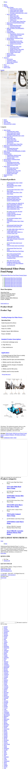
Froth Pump (10, 24)
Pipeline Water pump (15, 52)
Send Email (3, 577)
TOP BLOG (4, 575)
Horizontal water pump (15, 46)
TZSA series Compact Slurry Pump (14, 514)
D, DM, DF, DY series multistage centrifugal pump (15, 264)
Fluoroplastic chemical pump (17, 34)
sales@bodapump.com (6, 571)
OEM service (13, 20)
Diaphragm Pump (11, 55)
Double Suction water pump (17, 49)
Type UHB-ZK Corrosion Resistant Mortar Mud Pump (15, 532)
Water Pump (10, 45)
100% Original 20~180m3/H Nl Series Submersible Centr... (15, 208)
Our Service (10, 59)
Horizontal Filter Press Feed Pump (15, 251)
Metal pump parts (14, 15)
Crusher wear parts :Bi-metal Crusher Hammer (14, 215)
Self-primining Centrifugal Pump (15, 38)
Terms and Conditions (12, 62)
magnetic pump (14, 36)
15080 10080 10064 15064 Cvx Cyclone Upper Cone (15, 232)
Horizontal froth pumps (15, 25)
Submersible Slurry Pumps (16, 11)
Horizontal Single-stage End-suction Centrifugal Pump (14, 200)
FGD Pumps (10, 31)
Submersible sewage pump (16, 42)
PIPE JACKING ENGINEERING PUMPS (14, 151)
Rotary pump (10, 53)
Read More (3, 553)
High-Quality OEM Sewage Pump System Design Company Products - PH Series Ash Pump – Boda (14, 435)
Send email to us (5, 303)
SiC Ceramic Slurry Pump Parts (18, 21)
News (5, 64)
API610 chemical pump (16, 35)
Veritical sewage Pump (15, 43)
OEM (8, 56)
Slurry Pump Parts (11, 14)
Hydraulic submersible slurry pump (18, 13)
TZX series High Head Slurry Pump (14, 487)
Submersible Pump (14, 48)
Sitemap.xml (7, 560)
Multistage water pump (15, 50)
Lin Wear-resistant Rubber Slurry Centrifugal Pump (15, 257)
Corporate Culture (11, 60)
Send (2, 541)
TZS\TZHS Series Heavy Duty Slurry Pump (15, 505)
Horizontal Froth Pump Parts (14, 226)
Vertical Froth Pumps (15, 27)
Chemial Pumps (11, 32)
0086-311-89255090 (6, 569)
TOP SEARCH (11, 575)
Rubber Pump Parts (15, 17)
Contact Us (6, 66)
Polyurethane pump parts (16, 18)
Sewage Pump (10, 39)
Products (6, 6)
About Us (6, 57)
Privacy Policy (10, 63)
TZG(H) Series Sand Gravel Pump (15, 245)
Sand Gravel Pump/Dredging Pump (15, 22)
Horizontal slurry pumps (16, 8)
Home (5, 4)
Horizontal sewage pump (16, 41)
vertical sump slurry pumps (16, 10)
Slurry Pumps (10, 7)
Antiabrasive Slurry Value (10, 437)
